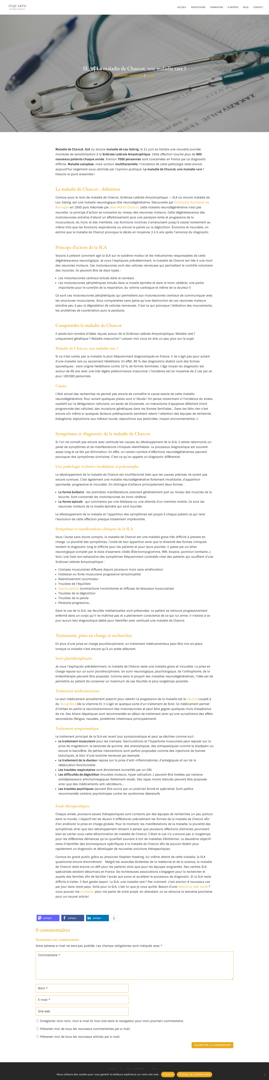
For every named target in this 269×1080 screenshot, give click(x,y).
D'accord (168, 1074)
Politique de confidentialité (194, 1074)
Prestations (198, 7)
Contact (258, 7)
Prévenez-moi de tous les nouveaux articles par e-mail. (80, 1037)
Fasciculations (68, 588)
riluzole (192, 699)
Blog (246, 7)
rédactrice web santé (193, 887)
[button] (48, 918)
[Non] (264, 1074)
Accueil (181, 7)
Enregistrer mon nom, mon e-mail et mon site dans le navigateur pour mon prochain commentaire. (112, 1021)
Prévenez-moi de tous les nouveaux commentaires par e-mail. (85, 1029)
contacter (87, 892)
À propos (233, 7)
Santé (150, 75)
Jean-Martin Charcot (124, 207)
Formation (216, 7)
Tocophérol (68, 704)
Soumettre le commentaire (212, 1045)
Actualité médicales (129, 75)
